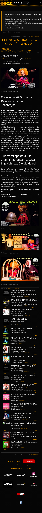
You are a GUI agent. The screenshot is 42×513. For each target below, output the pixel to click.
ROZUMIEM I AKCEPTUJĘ (15, 28)
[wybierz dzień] (21, 3)
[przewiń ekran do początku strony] (2, 461)
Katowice (5, 49)
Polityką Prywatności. (14, 25)
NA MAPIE (28, 59)
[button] (15, 3)
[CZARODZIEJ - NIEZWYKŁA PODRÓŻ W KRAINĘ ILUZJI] (20, 423)
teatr (4, 298)
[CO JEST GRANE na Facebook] (21, 504)
